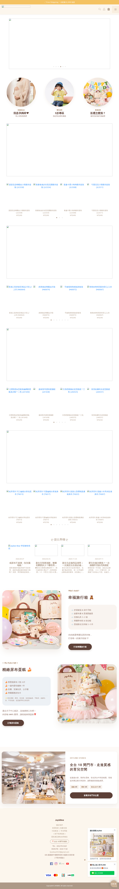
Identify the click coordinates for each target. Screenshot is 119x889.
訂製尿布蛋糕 (13, 723)
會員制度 (55, 828)
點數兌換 (63, 828)
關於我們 (59, 825)
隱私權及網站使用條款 (59, 837)
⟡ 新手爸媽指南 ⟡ (59, 834)
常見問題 (64, 831)
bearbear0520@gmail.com (59, 852)
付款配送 (55, 831)
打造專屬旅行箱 (80, 647)
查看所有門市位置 (91, 795)
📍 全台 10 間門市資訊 (59, 841)
